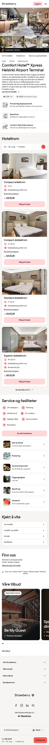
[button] (24, 166)
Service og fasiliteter (38, 56)
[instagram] (21, 705)
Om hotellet (7, 56)
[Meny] (45, 3)
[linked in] (27, 705)
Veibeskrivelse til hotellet (11, 565)
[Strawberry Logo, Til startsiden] (9, 4)
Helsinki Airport (23, 61)
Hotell (4, 61)
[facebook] (16, 705)
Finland (11, 61)
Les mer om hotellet (9, 92)
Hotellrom (20, 56)
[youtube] (33, 705)
